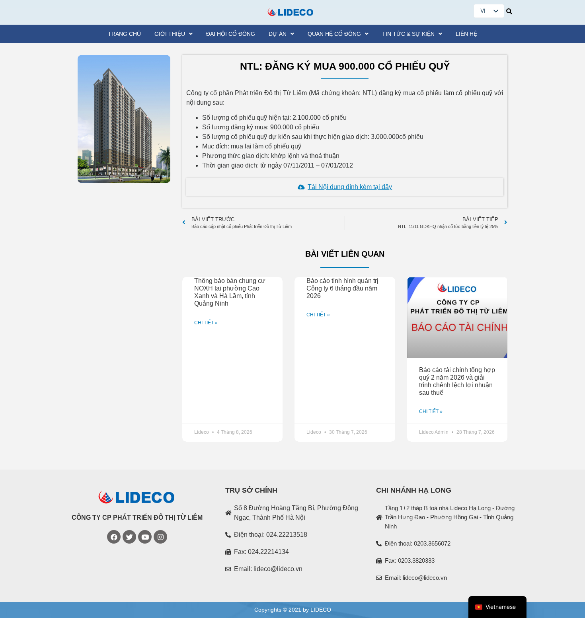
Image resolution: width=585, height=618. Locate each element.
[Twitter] (129, 537)
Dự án (278, 34)
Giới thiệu (169, 34)
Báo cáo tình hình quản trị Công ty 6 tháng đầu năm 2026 (342, 288)
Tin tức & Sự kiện (408, 34)
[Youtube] (145, 537)
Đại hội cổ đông (230, 34)
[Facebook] (114, 537)
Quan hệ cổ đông (334, 34)
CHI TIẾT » (206, 323)
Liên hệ (466, 34)
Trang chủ (124, 34)
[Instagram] (160, 537)
